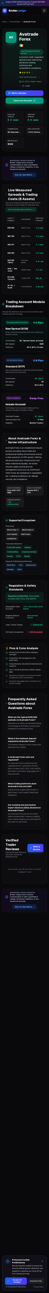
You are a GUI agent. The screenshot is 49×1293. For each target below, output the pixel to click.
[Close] (42, 1261)
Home (4, 22)
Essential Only (36, 1281)
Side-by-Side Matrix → (24, 175)
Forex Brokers (15, 22)
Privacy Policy (38, 1287)
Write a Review (19, 93)
